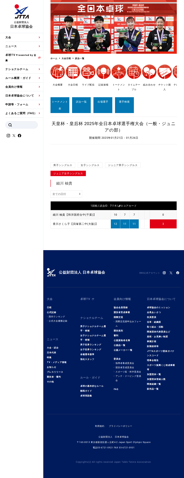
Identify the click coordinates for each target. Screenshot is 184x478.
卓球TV (20, 57)
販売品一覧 (153, 389)
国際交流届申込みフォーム (128, 323)
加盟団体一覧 (154, 374)
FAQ (116, 389)
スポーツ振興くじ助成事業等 (161, 367)
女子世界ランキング (90, 349)
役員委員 (151, 317)
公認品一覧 (119, 345)
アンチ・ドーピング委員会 (128, 378)
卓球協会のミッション (158, 307)
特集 (49, 357)
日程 (49, 307)
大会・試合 (53, 347)
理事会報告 (153, 360)
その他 (50, 381)
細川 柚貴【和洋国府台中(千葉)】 (74, 214)
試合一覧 (81, 101)
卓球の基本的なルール (92, 386)
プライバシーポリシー (120, 426)
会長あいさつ (154, 312)
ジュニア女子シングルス (68, 173)
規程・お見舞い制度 (157, 336)
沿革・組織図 (154, 322)
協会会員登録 (121, 307)
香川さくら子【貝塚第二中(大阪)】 (75, 224)
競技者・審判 (54, 377)
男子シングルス (62, 165)
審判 (116, 335)
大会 (8, 37)
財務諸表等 (153, 346)
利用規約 (99, 426)
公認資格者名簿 (122, 340)
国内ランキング (57, 316)
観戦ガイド (86, 391)
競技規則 (118, 330)
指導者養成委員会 (125, 363)
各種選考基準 (87, 354)
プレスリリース (55, 372)
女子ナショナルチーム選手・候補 (93, 337)
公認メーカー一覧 (123, 350)
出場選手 (103, 101)
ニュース (11, 46)
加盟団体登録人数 (156, 379)
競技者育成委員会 (125, 367)
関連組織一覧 (154, 384)
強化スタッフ (87, 359)
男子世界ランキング (90, 344)
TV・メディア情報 (57, 362)
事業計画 (151, 341)
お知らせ (51, 367)
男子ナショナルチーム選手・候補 (93, 328)
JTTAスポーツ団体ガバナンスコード (160, 353)
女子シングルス (90, 165)
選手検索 (124, 101)
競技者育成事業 (122, 312)
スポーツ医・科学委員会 (128, 372)
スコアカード (129, 205)
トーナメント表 (60, 105)
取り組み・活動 (155, 327)
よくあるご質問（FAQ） (21, 113)
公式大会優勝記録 (58, 321)
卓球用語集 (86, 395)
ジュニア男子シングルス (123, 165)
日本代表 (51, 352)
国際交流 (118, 317)
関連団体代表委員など (158, 331)
